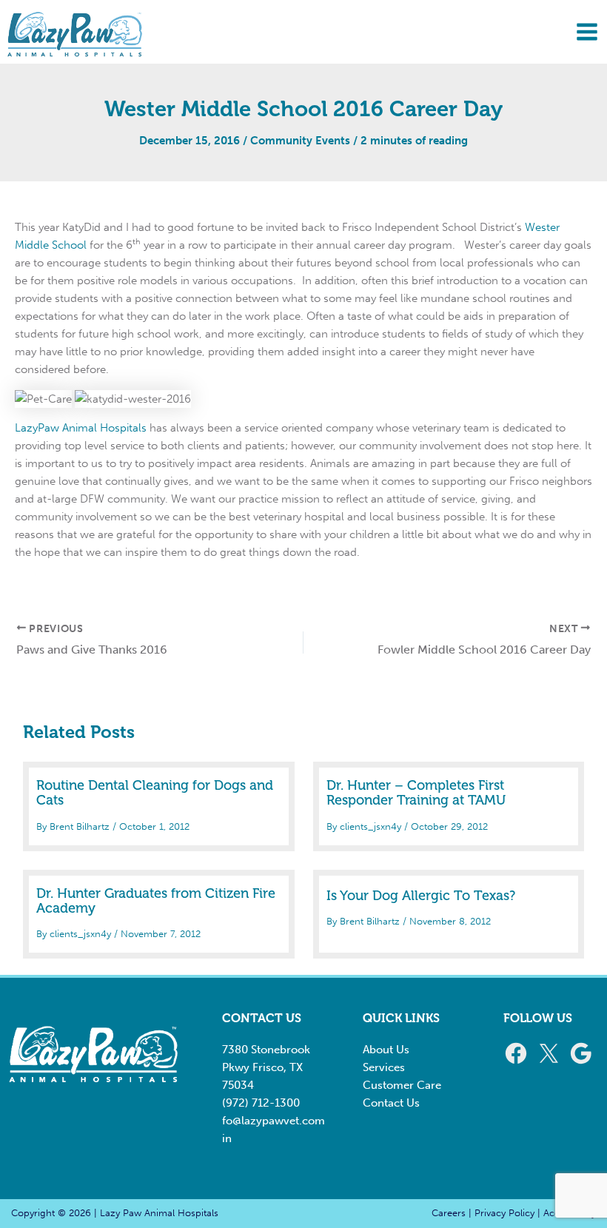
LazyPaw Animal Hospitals (81, 428)
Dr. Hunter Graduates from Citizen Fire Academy (155, 901)
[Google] (581, 1053)
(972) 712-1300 (261, 1103)
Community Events (300, 140)
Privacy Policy (504, 1212)
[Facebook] (516, 1053)
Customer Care (402, 1085)
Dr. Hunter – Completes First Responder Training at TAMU (416, 793)
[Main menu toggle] (587, 32)
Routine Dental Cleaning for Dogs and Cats (154, 793)
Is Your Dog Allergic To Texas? (420, 895)
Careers (449, 1212)
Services (384, 1067)
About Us (386, 1049)
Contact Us (391, 1103)
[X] (548, 1053)
